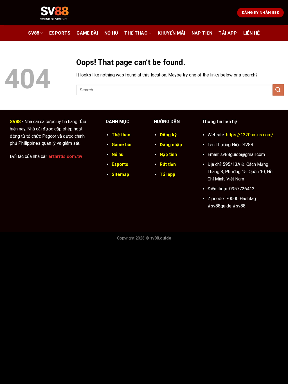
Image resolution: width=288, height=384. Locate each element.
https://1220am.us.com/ (249, 134)
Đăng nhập (171, 144)
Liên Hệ (251, 33)
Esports (59, 33)
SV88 (33, 33)
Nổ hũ (111, 33)
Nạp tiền (168, 154)
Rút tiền (168, 164)
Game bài (87, 33)
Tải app (167, 174)
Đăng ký (168, 134)
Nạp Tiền (202, 33)
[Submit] (278, 89)
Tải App (228, 33)
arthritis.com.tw (65, 156)
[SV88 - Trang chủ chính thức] (61, 12)
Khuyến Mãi (171, 33)
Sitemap (120, 174)
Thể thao (136, 33)
